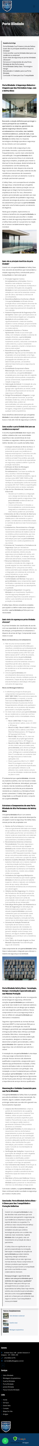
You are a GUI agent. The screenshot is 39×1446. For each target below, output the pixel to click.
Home (5, 1400)
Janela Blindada (8, 1387)
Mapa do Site (7, 1411)
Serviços (6, 1403)
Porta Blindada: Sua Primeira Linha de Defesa (19, 46)
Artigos (5, 1414)
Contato (6, 1408)
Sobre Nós (7, 1406)
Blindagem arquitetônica (17, 1330)
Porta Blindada (8, 1384)
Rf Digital (25, 1443)
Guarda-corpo (14, 1323)
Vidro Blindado (8, 1375)
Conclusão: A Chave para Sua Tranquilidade (18, 75)
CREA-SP (32, 1074)
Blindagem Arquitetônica (11, 1378)
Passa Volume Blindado (11, 1390)
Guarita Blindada (9, 1381)
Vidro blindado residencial (17, 1316)
